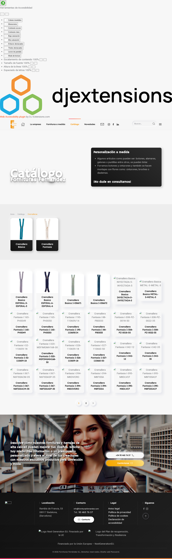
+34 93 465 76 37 (123, 455)
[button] (160, 124)
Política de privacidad (119, 512)
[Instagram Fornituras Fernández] (109, 124)
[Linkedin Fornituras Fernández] (117, 124)
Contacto (86, 519)
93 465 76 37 (86, 512)
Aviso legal (114, 508)
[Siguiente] (93, 403)
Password (115, 552)
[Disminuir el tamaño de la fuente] (31, 63)
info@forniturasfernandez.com (86, 509)
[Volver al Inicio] (14, 124)
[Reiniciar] (2, 14)
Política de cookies (118, 515)
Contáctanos (123, 463)
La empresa (35, 124)
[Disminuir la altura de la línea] (29, 67)
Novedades (89, 124)
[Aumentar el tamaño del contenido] (45, 59)
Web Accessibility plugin (12, 116)
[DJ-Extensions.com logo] (86, 94)
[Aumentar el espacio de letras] (37, 70)
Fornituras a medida (55, 124)
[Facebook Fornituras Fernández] (113, 124)
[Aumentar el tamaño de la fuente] (35, 63)
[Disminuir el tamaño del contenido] (41, 59)
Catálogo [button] (75, 124)
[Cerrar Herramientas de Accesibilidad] (7, 14)
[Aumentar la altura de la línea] (33, 67)
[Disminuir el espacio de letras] (33, 70)
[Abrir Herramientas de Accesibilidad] (3, 3)
